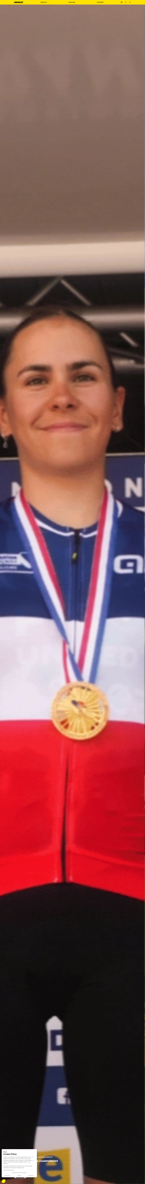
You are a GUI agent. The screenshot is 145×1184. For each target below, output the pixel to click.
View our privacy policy (8, 1170)
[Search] (125, 2)
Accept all (31, 1175)
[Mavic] (19, 2)
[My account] (129, 2)
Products (43, 2)
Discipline (71, 2)
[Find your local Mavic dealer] (121, 2)
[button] (4, 1181)
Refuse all (7, 1175)
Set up (19, 1175)
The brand (100, 2)
